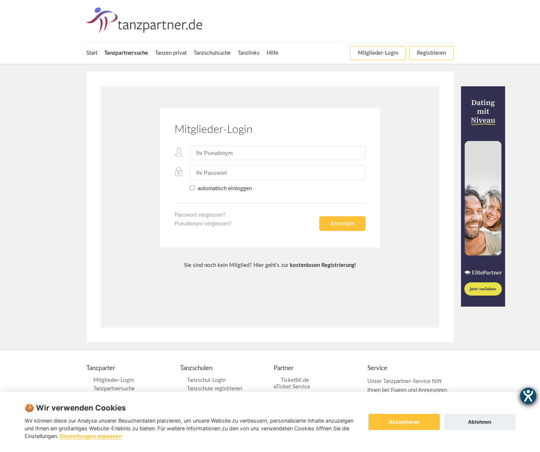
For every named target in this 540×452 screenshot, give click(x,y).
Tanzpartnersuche (114, 388)
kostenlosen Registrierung (322, 265)
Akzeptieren (404, 422)
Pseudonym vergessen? (202, 224)
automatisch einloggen (224, 188)
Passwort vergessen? (200, 215)
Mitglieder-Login (113, 380)
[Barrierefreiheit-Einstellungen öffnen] (528, 396)
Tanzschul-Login (206, 380)
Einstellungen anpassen (91, 436)
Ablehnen (479, 422)
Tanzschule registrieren (214, 388)
